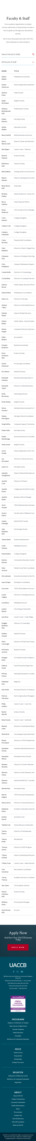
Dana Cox (5, 299)
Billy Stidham (6, 171)
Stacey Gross (6, 803)
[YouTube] (22, 971)
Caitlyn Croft (6, 226)
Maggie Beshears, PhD (5, 625)
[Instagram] (17, 971)
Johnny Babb (6, 539)
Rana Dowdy (6, 720)
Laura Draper (6, 582)
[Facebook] (13, 971)
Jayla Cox (5, 467)
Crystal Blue (6, 278)
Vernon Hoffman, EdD (5, 894)
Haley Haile (6, 430)
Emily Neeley (6, 402)
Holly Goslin (6, 444)
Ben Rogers (6, 149)
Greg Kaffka (6, 424)
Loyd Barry (5, 603)
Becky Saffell (6, 135)
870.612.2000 (13, 988)
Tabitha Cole (6, 825)
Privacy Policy (27, 980)
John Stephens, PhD (5, 531)
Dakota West (6, 293)
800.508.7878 (23, 988)
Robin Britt (5, 734)
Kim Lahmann (6, 576)
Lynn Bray (5, 617)
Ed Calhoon (5, 371)
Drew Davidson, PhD (5, 355)
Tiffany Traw (6, 863)
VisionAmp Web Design (15, 980)
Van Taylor (5, 885)
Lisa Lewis (5, 588)
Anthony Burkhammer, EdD (6, 111)
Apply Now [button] (18, 947)
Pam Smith (5, 690)
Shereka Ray (6, 788)
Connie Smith (6, 272)
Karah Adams (6, 554)
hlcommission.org (9, 1136)
